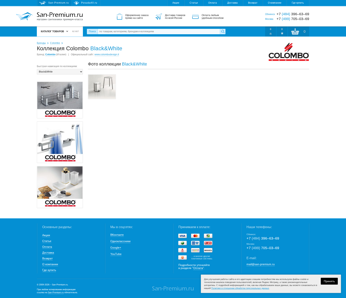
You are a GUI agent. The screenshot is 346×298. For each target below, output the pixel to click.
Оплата (212, 2)
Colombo (55, 43)
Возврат (252, 2)
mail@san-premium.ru (260, 264)
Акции (175, 2)
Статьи (194, 2)
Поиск (92, 31)
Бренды (41, 43)
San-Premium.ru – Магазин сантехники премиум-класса (60, 16)
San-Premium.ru (56, 292)
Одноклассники (120, 241)
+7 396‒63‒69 (262, 238)
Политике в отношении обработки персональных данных (240, 288)
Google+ (115, 247)
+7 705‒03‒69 (262, 248)
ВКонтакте (117, 234)
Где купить (298, 2)
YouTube (116, 254)
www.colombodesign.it (107, 54)
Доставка (232, 2)
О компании (274, 2)
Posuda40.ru (89, 2)
